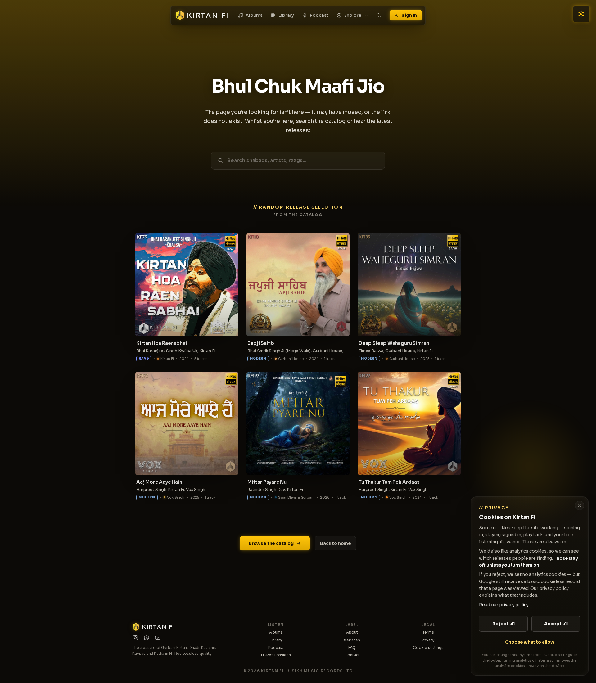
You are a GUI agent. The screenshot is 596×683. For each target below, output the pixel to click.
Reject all (503, 623)
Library (286, 15)
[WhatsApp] (146, 638)
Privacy (428, 640)
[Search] (379, 15)
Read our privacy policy (504, 605)
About (352, 632)
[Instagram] (135, 638)
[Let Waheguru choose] (581, 14)
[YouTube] (158, 638)
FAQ (352, 647)
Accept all (556, 623)
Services (352, 640)
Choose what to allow (529, 642)
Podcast (319, 15)
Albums (254, 15)
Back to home (335, 543)
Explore (352, 15)
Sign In (409, 15)
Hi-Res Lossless (276, 655)
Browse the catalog (271, 543)
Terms (428, 632)
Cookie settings (428, 647)
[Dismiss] (579, 505)
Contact (352, 655)
